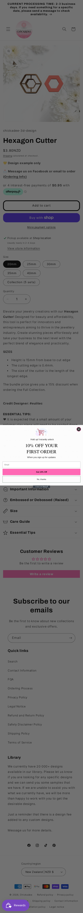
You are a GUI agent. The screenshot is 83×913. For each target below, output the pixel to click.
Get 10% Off (41, 472)
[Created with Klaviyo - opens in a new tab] (41, 486)
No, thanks (41, 479)
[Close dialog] (79, 429)
